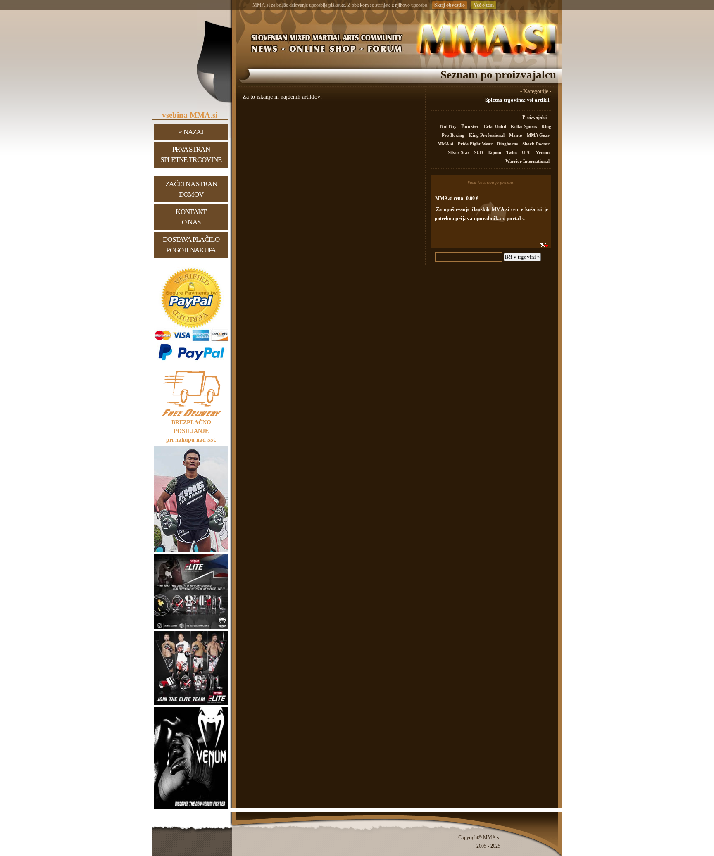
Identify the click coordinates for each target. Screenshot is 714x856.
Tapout (495, 152)
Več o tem (484, 5)
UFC (527, 152)
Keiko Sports (524, 126)
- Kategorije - (535, 91)
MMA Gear (538, 135)
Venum (543, 152)
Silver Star (459, 152)
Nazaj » (191, 132)
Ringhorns (508, 143)
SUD (479, 152)
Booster (471, 126)
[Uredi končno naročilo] (543, 244)
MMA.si (446, 143)
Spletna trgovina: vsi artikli (517, 100)
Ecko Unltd (495, 126)
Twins (512, 152)
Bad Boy (449, 126)
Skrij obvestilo (449, 5)
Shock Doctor (536, 143)
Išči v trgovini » (522, 257)
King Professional (487, 135)
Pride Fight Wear (476, 143)
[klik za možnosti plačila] (191, 363)
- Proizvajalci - (534, 117)
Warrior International (527, 161)
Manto (516, 135)
